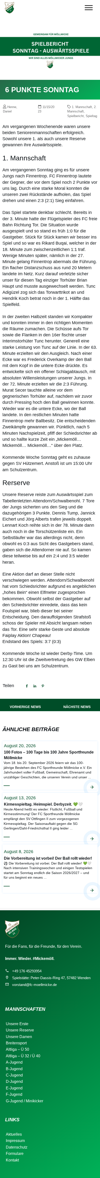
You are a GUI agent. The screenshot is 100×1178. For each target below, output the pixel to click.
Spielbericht (75, 116)
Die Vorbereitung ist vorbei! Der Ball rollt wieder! (50, 868)
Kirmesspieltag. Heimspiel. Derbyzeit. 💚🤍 (50, 816)
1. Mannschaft (82, 107)
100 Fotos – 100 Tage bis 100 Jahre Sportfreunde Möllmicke (50, 765)
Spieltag (91, 116)
